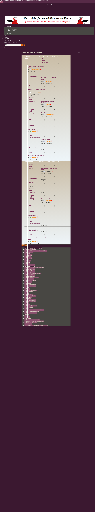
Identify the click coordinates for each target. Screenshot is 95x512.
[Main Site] (47, 20)
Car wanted (31, 129)
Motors (31, 125)
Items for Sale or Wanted (32, 53)
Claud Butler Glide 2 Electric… (47, 101)
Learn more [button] (45, 0)
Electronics (33, 76)
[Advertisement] (47, 10)
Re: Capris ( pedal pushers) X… (36, 90)
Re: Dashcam (32, 215)
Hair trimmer (45, 113)
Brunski (48, 81)
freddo (48, 104)
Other (31, 152)
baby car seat (45, 199)
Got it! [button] (1, 2)
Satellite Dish (45, 139)
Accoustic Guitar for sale (36, 156)
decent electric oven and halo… (49, 168)
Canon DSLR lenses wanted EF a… (37, 238)
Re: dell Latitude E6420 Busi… (48, 78)
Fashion (32, 86)
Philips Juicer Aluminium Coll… (36, 67)
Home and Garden (45, 60)
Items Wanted (29, 162)
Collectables (33, 148)
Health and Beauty (31, 111)
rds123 (34, 217)
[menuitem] (12, 29)
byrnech (48, 200)
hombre (48, 141)
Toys (31, 119)
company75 (36, 69)
